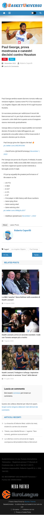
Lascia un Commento (11, 66)
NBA (4, 59)
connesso (16, 393)
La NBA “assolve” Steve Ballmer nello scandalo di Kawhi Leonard (21, 298)
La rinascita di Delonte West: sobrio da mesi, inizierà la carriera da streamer (20, 425)
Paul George (34, 249)
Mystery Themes (30, 501)
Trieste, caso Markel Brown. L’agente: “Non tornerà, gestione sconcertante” (20, 432)
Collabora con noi (28, 509)
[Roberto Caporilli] (8, 235)
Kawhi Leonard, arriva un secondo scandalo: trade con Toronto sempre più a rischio (21, 336)
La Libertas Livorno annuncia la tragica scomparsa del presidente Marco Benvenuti (20, 440)
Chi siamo (16, 509)
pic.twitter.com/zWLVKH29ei (14, 146)
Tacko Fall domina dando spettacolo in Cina (38, 255)
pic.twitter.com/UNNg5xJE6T (14, 210)
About (5, 225)
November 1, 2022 (29, 216)
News (12, 59)
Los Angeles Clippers (18, 249)
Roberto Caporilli (26, 63)
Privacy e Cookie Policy (23, 512)
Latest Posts (14, 225)
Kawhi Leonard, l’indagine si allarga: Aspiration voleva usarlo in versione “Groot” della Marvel (20, 374)
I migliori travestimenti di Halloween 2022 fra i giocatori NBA (8, 255)
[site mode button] (33, 13)
